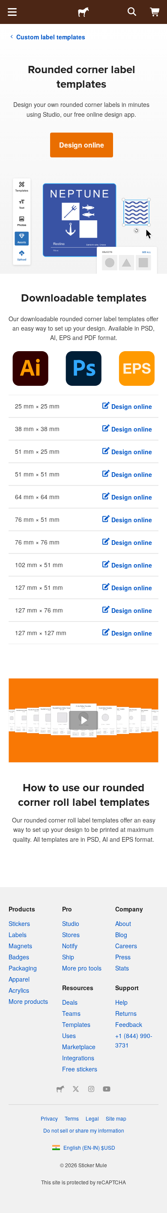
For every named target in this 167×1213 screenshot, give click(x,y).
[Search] (131, 12)
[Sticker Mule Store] (60, 1089)
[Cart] (155, 12)
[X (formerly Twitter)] (75, 1089)
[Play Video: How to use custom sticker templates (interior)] (83, 720)
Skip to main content (6, 6)
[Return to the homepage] (83, 12)
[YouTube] (106, 1089)
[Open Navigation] (12, 12)
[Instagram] (91, 1089)
